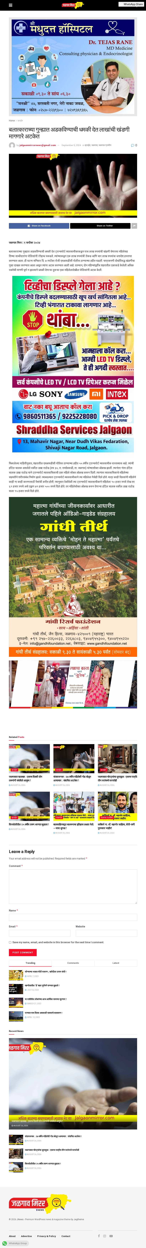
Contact (65, 1236)
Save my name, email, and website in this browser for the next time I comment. (58, 942)
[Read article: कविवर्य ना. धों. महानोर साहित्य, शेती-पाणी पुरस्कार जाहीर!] (118, 806)
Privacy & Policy (46, 1236)
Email (13, 926)
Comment (16, 866)
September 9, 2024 (71, 145)
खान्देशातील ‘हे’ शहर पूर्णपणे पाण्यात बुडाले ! (42, 985)
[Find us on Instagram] (104, 1236)
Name (13, 910)
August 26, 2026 (18, 785)
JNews (20, 1219)
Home (12, 120)
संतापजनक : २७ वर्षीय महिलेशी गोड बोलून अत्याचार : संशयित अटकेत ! (53, 1136)
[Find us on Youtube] (111, 1236)
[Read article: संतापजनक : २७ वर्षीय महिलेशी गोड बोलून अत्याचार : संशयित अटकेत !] (73, 758)
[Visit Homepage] (73, 5)
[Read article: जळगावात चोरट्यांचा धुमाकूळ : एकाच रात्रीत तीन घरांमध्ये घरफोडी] (118, 758)
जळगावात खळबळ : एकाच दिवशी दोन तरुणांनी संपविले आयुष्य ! (37, 1121)
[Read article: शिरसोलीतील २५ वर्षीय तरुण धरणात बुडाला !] (29, 806)
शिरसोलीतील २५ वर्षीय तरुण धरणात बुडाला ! (29, 824)
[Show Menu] (10, 5)
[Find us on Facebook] (99, 1236)
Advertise (26, 1236)
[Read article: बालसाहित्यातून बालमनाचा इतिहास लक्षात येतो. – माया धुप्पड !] (73, 806)
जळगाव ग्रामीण (105, 145)
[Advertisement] (73, 722)
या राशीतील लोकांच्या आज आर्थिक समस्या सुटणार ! (46, 999)
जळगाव (95, 145)
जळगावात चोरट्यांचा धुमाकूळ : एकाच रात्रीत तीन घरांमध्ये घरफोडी (52, 1150)
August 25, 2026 (62, 833)
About (12, 1236)
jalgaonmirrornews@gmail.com (38, 145)
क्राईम (20, 120)
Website (80, 926)
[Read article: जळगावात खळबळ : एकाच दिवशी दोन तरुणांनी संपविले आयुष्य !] (29, 758)
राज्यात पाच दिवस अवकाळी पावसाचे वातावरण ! (43, 1012)
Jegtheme (79, 1219)
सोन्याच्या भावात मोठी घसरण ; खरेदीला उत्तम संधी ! (45, 971)
